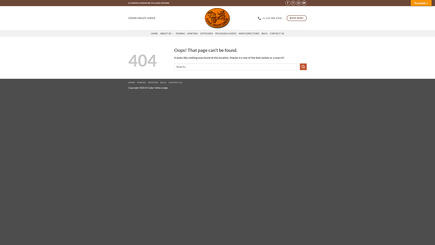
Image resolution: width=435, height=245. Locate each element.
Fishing (180, 33)
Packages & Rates (225, 33)
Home (154, 33)
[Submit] (303, 66)
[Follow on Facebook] (287, 3)
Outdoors (206, 33)
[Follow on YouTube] (304, 3)
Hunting (192, 33)
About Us (165, 33)
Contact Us (277, 33)
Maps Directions (249, 33)
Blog (264, 33)
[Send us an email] (298, 3)
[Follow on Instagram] (293, 3)
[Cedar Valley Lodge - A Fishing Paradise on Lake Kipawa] (217, 18)
